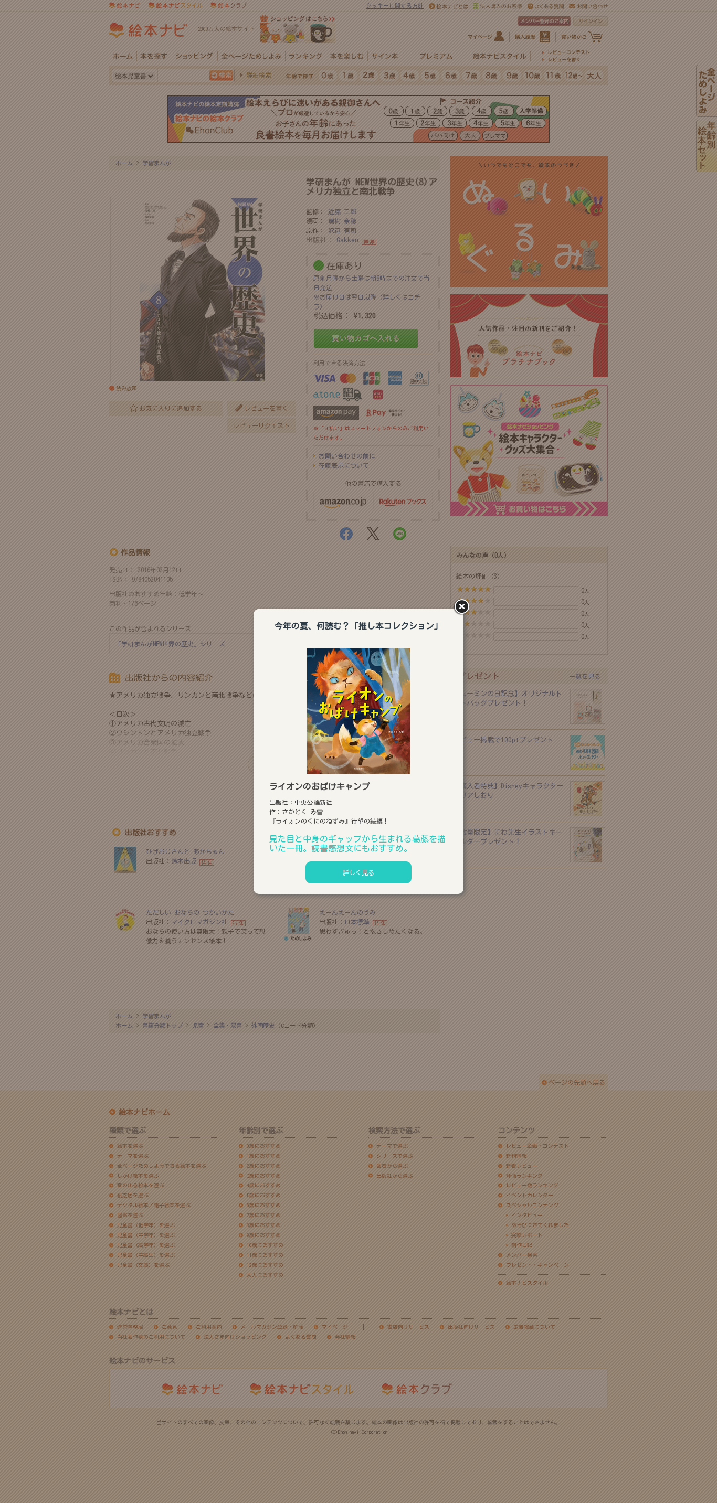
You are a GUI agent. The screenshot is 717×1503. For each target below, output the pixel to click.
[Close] (463, 607)
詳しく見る (358, 872)
